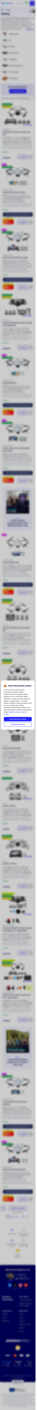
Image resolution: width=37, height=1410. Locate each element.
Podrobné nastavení (18, 724)
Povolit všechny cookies (17, 719)
